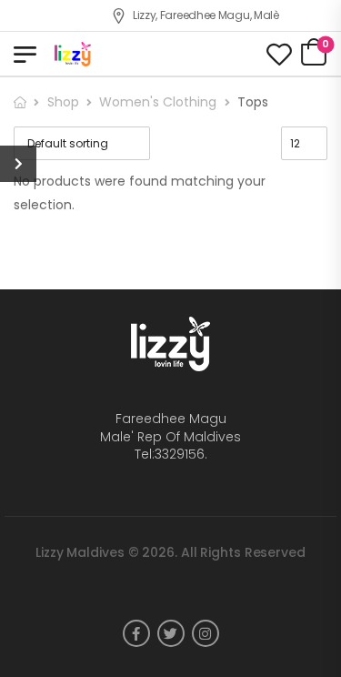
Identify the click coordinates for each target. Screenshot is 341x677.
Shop (63, 102)
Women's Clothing (157, 102)
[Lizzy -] (124, 54)
